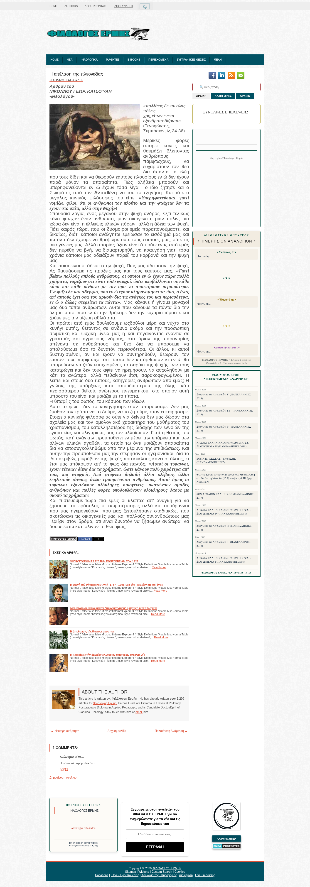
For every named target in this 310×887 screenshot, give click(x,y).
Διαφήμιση (186, 875)
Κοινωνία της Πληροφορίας (159, 875)
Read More (159, 567)
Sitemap (130, 871)
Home (53, 6)
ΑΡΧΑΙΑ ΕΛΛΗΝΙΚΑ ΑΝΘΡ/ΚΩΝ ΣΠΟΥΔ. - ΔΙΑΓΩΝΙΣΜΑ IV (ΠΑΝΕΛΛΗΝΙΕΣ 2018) (224, 511)
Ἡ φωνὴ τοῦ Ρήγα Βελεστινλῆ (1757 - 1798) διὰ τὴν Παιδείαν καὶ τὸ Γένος (116, 584)
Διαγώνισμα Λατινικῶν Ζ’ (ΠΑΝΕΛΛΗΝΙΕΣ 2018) (224, 396)
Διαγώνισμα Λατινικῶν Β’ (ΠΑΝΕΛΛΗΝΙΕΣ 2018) (224, 543)
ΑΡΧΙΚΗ (201, 96)
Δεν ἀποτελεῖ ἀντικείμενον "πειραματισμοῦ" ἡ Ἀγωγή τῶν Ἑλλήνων (113, 608)
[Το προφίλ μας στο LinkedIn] (221, 76)
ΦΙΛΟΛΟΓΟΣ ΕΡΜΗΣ (167, 868)
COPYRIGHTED (226, 838)
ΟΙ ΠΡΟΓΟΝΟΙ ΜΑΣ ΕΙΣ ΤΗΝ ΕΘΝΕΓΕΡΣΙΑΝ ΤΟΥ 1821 (104, 561)
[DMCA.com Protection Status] (63, 539)
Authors (71, 6)
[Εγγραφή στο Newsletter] (231, 76)
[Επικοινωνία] (240, 76)
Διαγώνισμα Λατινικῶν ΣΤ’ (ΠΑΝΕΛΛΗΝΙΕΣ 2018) (225, 412)
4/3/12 (64, 769)
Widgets (143, 871)
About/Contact (96, 6)
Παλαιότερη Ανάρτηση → (171, 731)
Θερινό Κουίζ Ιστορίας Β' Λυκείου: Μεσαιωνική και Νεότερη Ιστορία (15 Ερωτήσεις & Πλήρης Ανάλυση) (226, 478)
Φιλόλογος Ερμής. (105, 703)
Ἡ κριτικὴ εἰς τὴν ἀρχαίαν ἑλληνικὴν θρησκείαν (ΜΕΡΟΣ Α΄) (107, 654)
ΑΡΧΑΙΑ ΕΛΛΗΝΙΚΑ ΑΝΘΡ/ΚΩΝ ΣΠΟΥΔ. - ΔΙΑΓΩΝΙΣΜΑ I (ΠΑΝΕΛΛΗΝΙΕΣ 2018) (224, 559)
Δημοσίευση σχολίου (62, 777)
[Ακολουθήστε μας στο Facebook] (212, 76)
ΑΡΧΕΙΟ (245, 96)
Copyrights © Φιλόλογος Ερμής (83, 845)
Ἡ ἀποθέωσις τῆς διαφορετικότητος (92, 631)
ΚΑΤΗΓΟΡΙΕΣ (223, 96)
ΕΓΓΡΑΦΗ (155, 847)
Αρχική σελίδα (117, 731)
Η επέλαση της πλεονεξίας (76, 74)
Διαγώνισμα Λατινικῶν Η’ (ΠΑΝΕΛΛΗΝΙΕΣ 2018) (224, 527)
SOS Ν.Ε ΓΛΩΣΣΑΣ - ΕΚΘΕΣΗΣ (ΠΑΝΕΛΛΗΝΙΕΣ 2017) (216, 460)
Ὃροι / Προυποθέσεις (125, 875)
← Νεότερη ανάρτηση (65, 731)
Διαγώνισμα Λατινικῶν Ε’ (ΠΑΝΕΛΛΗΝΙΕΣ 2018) (224, 428)
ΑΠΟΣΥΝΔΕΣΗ (123, 6)
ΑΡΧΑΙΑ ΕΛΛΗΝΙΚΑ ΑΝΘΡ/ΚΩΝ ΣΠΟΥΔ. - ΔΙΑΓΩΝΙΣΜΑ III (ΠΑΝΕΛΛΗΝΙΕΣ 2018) (224, 444)
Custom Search (162, 871)
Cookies (180, 871)
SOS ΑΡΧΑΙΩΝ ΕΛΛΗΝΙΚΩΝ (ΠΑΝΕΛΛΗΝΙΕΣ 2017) (225, 495)
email (139, 712)
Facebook (85, 539)
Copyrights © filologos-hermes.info (226, 363)
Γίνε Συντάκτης (205, 875)
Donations (101, 875)
